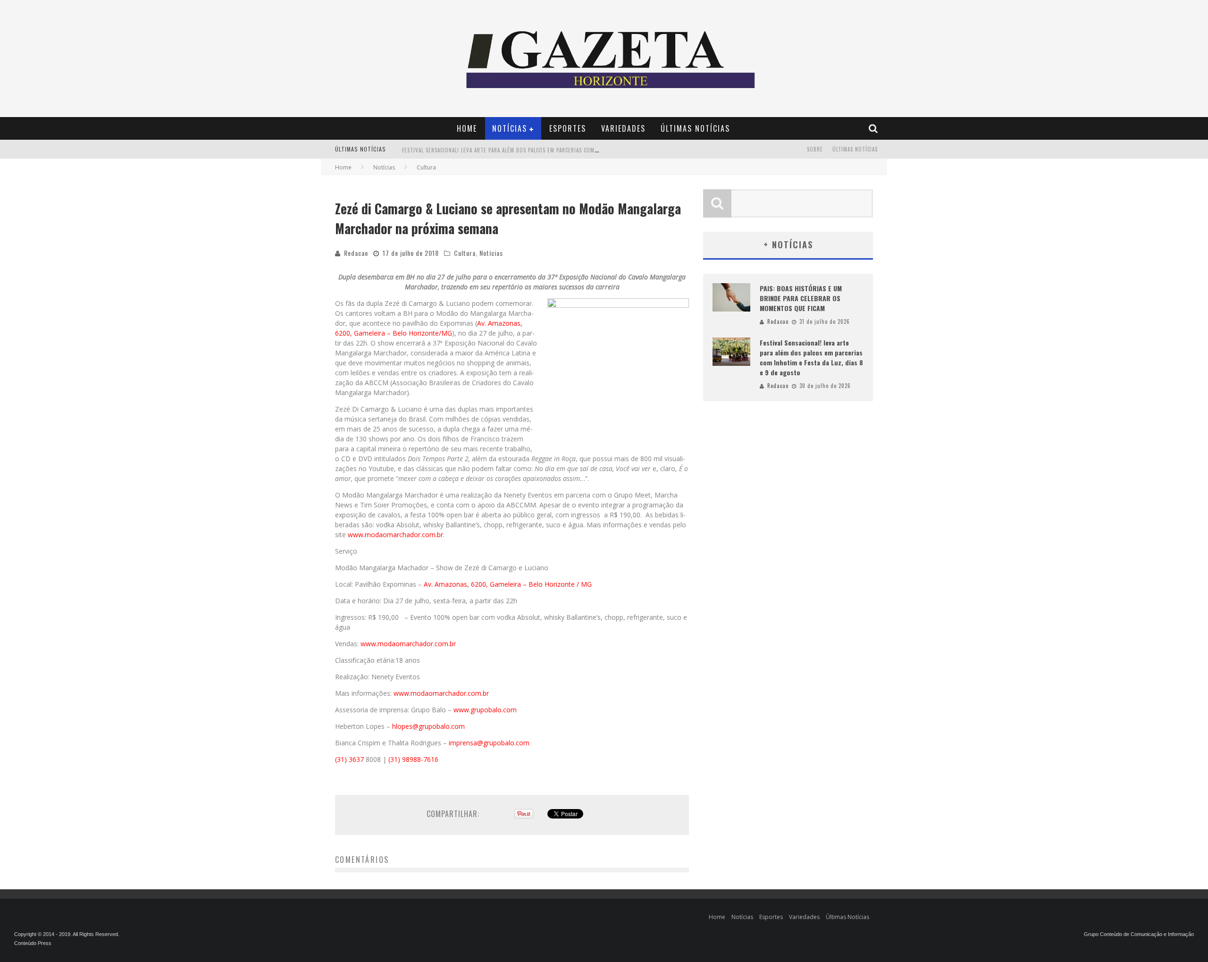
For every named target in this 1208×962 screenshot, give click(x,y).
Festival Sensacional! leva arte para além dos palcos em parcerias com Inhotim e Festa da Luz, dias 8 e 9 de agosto (560, 150)
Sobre (815, 149)
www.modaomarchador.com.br (395, 534)
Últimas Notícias (695, 128)
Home (467, 128)
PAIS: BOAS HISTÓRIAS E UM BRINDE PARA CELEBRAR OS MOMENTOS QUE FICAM (801, 298)
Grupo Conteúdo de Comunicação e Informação (1139, 934)
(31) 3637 (349, 759)
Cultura (465, 253)
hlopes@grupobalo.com (428, 726)
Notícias (509, 128)
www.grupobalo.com (485, 709)
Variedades (623, 128)
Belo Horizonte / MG (560, 584)
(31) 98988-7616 (413, 759)
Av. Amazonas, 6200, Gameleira (473, 584)
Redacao (356, 253)
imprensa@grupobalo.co (486, 742)
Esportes (567, 128)
